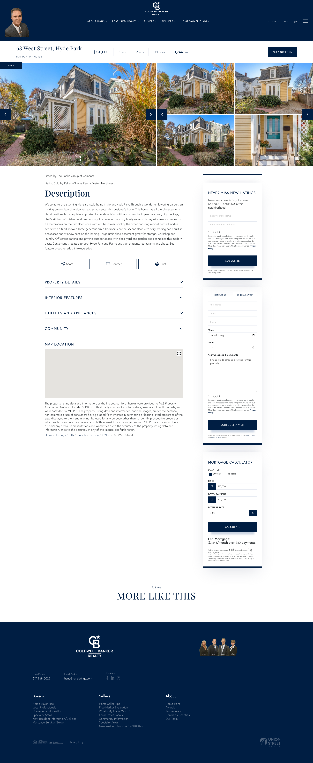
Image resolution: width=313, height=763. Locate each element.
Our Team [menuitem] (171, 719)
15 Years (232, 473)
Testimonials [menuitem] (173, 711)
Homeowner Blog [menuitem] (194, 22)
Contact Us (220, 295)
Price (211, 481)
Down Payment (217, 494)
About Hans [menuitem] (96, 22)
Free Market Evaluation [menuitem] (113, 707)
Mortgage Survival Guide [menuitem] (48, 722)
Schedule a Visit (245, 295)
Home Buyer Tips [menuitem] (43, 704)
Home (48, 435)
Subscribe (232, 260)
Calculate (232, 527)
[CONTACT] (282, 52)
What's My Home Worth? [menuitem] (115, 711)
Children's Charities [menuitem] (177, 715)
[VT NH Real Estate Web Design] (270, 742)
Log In (285, 22)
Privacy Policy (250, 435)
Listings (61, 435)
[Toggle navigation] (305, 21)
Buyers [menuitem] (149, 22)
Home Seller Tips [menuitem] (109, 704)
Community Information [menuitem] (47, 711)
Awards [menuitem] (170, 707)
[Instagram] (118, 678)
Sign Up (272, 22)
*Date (211, 330)
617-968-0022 (41, 678)
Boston (94, 435)
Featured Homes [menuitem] (124, 22)
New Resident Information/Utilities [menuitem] (54, 719)
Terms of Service (217, 437)
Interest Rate (216, 507)
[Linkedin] (112, 678)
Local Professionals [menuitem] (44, 707)
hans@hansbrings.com (78, 678)
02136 (106, 435)
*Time (211, 342)
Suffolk (82, 435)
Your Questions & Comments (223, 354)
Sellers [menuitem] (167, 22)
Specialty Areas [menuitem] (42, 715)
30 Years (217, 473)
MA (71, 435)
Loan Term (215, 469)
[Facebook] (107, 678)
